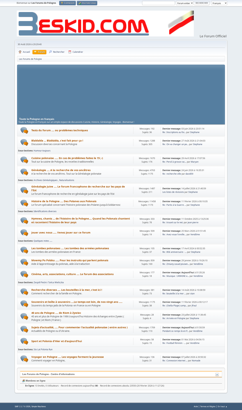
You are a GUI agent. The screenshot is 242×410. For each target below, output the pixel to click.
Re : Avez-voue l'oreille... (174, 234)
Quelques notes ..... (43, 240)
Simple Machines (38, 406)
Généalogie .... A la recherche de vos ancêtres (61, 170)
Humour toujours (42, 150)
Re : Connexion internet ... (174, 360)
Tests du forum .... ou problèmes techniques (59, 130)
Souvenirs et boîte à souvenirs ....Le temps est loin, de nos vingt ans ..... (76, 302)
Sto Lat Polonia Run (43, 349)
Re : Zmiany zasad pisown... (175, 263)
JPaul (194, 305)
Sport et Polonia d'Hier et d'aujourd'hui (56, 341)
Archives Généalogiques (46, 180)
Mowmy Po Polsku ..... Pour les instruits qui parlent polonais (69, 260)
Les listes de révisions (173, 192)
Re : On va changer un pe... (175, 144)
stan (192, 293)
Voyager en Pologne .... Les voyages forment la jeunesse (67, 357)
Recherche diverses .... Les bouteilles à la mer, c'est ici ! (66, 289)
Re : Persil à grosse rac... (174, 161)
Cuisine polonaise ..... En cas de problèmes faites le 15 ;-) (67, 158)
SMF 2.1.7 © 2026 (22, 406)
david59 (189, 173)
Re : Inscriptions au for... (174, 132)
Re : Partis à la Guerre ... (174, 204)
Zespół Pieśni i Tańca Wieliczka (49, 282)
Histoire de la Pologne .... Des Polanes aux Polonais (63, 201)
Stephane (194, 132)
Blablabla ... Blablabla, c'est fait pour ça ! (57, 140)
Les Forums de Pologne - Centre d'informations (48, 374)
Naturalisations (66, 180)
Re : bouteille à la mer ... (174, 293)
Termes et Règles (207, 406)
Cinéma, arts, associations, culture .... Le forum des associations (72, 274)
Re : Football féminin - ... (174, 343)
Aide (196, 406)
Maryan (194, 161)
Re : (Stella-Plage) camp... (174, 305)
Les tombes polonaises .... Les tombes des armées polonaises (70, 248)
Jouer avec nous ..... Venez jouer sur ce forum (60, 232)
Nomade (196, 360)
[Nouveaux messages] (24, 130)
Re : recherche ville (171, 173)
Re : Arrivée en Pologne (174, 318)
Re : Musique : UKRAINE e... (175, 276)
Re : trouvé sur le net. (172, 222)
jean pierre (193, 222)
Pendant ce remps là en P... (175, 331)
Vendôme (195, 234)
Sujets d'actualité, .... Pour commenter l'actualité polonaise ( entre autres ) (79, 327)
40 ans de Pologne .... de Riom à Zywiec (56, 312)
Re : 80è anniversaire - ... (174, 251)
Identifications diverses (45, 211)
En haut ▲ (222, 406)
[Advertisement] (121, 89)
